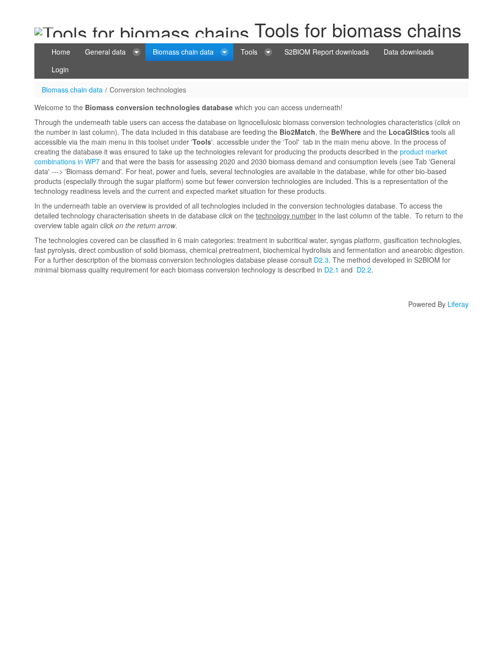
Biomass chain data (72, 89)
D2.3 (321, 260)
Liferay (458, 304)
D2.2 (364, 270)
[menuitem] (61, 52)
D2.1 (331, 270)
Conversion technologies (148, 89)
